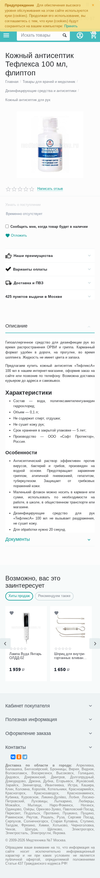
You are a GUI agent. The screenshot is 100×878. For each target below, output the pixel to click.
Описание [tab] (16, 326)
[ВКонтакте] (13, 756)
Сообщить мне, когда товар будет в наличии (49, 227)
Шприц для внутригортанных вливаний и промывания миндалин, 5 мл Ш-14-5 (70, 656)
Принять (71, 26)
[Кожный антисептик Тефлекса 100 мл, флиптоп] (50, 144)
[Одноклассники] (19, 756)
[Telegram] (24, 756)
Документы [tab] (17, 539)
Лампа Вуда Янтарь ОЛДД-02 (25, 656)
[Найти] (64, 35)
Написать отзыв (50, 189)
